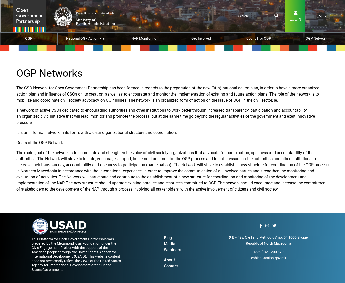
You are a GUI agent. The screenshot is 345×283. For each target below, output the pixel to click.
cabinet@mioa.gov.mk (268, 258)
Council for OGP (258, 38)
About (169, 259)
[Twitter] (275, 226)
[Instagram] (268, 226)
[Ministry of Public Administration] (29, 15)
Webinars (172, 249)
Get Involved (201, 38)
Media (169, 243)
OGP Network (316, 38)
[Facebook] (261, 226)
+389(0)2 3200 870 (268, 252)
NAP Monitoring (143, 38)
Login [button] (295, 19)
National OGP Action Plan (86, 38)
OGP (28, 38)
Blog (168, 237)
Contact (171, 266)
